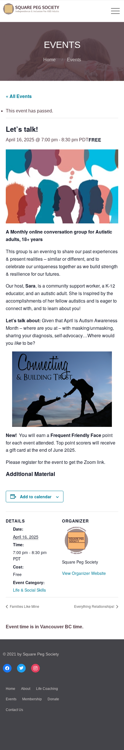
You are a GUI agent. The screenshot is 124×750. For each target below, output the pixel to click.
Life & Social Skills (29, 590)
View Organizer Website (84, 573)
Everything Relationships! (94, 606)
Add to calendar (35, 496)
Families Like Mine (24, 606)
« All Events (19, 96)
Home (49, 59)
